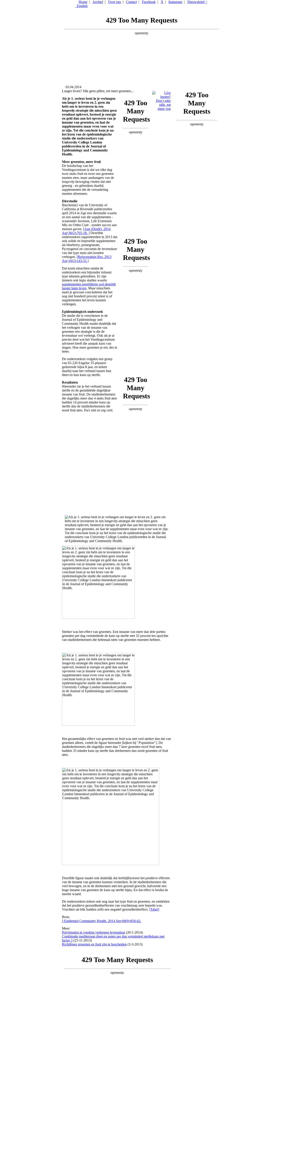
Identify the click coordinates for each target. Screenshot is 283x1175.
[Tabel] (154, 909)
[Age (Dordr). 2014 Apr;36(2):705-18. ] (86, 231)
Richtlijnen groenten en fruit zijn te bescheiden (94, 944)
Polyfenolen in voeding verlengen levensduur (93, 932)
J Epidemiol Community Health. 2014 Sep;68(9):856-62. (101, 921)
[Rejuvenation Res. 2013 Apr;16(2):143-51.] (86, 259)
